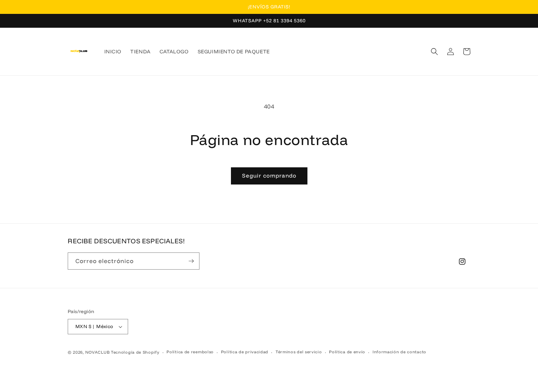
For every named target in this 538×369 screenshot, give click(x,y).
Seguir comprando (269, 175)
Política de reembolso (190, 351)
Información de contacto (399, 351)
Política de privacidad (244, 351)
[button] (434, 51)
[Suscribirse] (191, 261)
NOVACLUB (97, 352)
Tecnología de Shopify (135, 352)
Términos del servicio (299, 351)
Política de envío (347, 351)
